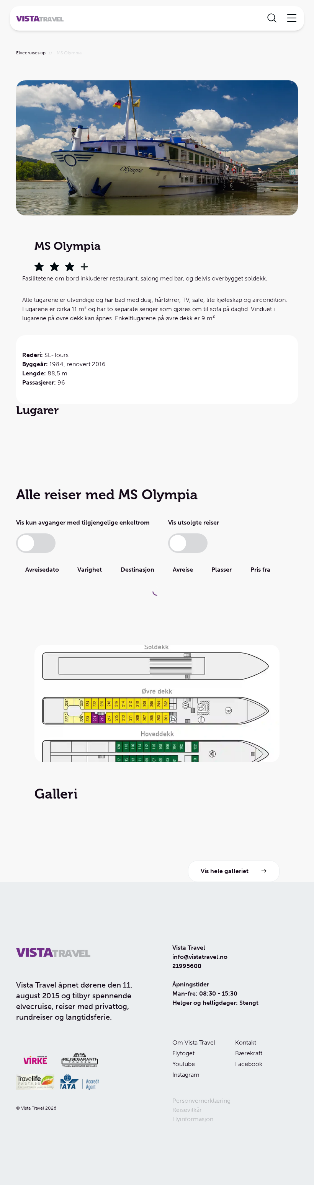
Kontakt (245, 1042)
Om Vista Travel (193, 1042)
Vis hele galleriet (225, 871)
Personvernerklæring (201, 1100)
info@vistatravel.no (199, 956)
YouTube (183, 1064)
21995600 (186, 966)
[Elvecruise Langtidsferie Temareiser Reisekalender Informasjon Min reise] (157, 18)
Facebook (248, 1064)
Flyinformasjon (192, 1119)
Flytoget (183, 1053)
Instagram (186, 1074)
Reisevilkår (187, 1109)
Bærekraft (248, 1053)
